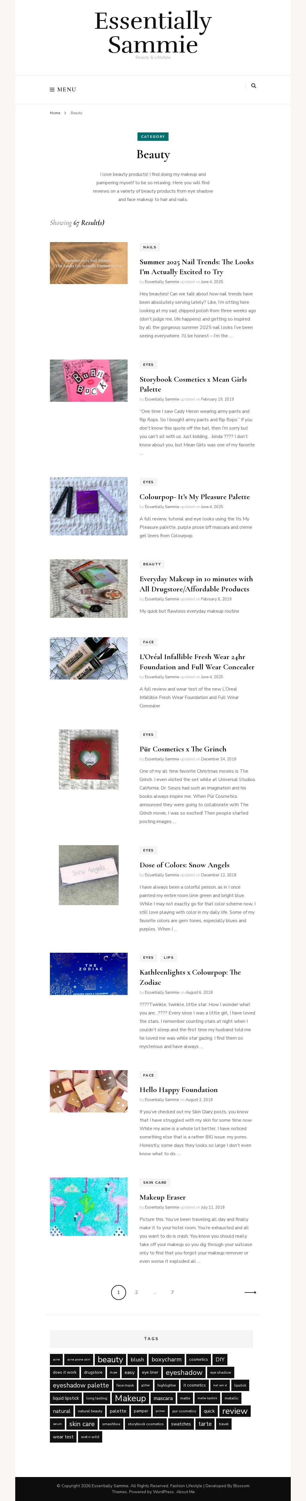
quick (209, 1411)
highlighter (166, 1385)
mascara (163, 1398)
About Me (185, 1492)
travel (224, 1423)
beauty (110, 1359)
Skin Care (155, 1182)
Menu (67, 89)
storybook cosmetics (146, 1423)
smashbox (111, 1423)
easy (129, 1372)
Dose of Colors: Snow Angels (185, 864)
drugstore (93, 1372)
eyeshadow (184, 1372)
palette (118, 1411)
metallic (231, 1398)
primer (160, 1411)
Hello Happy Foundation (179, 1089)
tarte (205, 1424)
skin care (82, 1424)
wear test (63, 1437)
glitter (145, 1385)
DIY (219, 1359)
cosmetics (198, 1359)
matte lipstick (207, 1398)
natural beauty (90, 1411)
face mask (125, 1385)
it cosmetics (194, 1385)
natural (62, 1411)
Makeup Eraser (163, 1197)
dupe (113, 1372)
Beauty (152, 564)
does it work (64, 1372)
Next (248, 1292)
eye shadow (220, 1372)
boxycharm (167, 1359)
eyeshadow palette (81, 1385)
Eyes (148, 364)
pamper (141, 1411)
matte (185, 1398)
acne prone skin (78, 1359)
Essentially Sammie (153, 33)
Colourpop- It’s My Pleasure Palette (195, 496)
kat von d (220, 1385)
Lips (169, 957)
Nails (150, 247)
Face (148, 642)
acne (56, 1359)
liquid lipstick (66, 1398)
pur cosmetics (184, 1411)
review (235, 1411)
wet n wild (90, 1436)
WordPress (163, 1492)
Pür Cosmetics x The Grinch (183, 748)
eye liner (150, 1372)
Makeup (130, 1398)
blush (137, 1359)
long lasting (96, 1398)
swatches (181, 1424)
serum (57, 1424)
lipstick (240, 1385)
